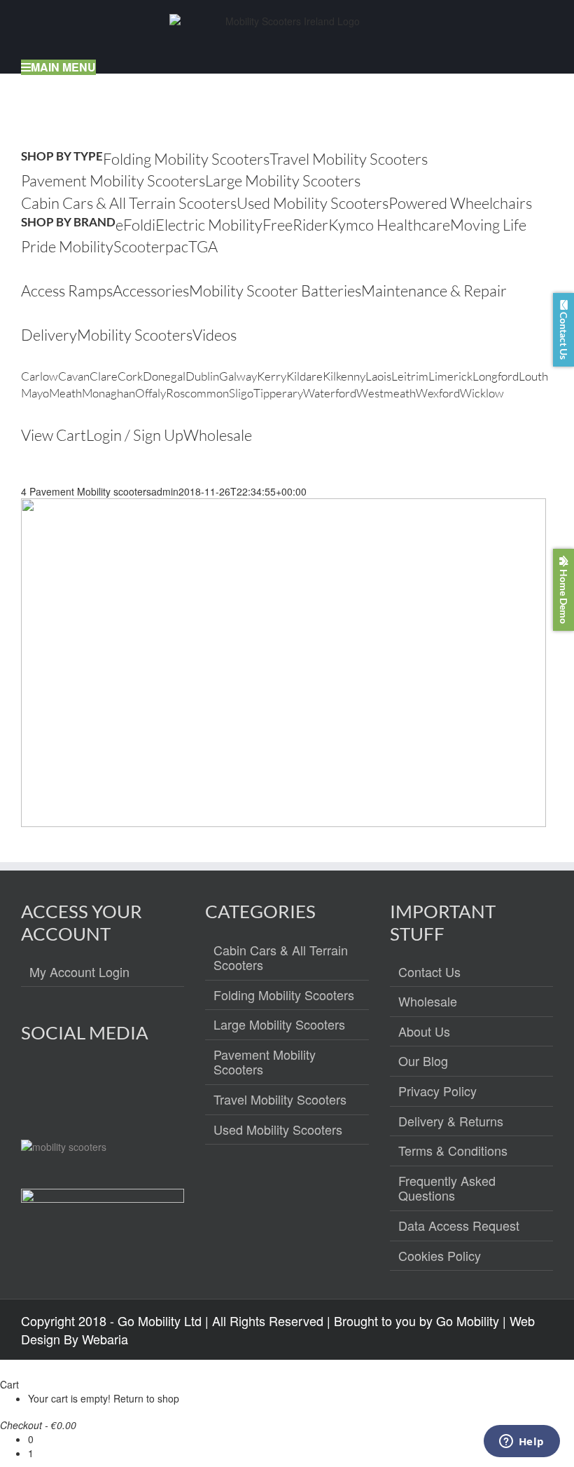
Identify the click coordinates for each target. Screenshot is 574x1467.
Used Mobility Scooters (278, 1130)
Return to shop (146, 1398)
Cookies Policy (439, 1256)
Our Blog (423, 1061)
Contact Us (429, 972)
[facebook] (32, 1083)
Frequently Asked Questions (447, 1188)
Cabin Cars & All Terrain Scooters (281, 958)
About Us (424, 1031)
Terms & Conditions (452, 1151)
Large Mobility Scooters (279, 1024)
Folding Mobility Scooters (284, 995)
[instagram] (63, 1083)
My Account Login (79, 972)
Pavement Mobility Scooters (265, 1062)
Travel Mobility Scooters (280, 1099)
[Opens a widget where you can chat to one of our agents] (521, 1442)
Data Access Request (458, 1226)
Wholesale (427, 1001)
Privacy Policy (437, 1091)
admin (164, 491)
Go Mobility (467, 1320)
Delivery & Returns (450, 1121)
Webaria (105, 1339)
